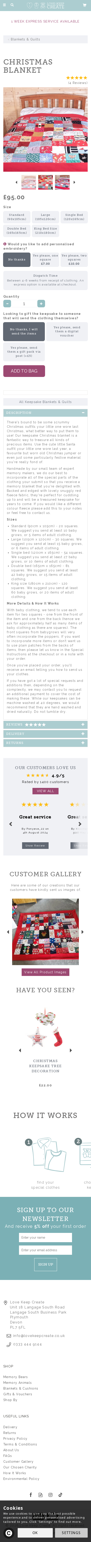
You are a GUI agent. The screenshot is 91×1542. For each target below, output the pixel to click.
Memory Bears (15, 1377)
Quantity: (12, 296)
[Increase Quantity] (41, 303)
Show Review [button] (35, 845)
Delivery (10, 1427)
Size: (8, 207)
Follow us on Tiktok (60, 1495)
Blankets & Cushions (20, 1388)
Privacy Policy (15, 1438)
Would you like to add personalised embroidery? (38, 246)
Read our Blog (40, 1495)
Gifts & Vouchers (17, 1394)
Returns (9, 1433)
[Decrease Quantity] (7, 303)
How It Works (14, 1473)
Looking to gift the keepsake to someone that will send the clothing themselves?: (42, 316)
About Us (11, 1450)
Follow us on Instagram (50, 1495)
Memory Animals (17, 1382)
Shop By (10, 1400)
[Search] (12, 5)
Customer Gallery (18, 1461)
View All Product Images (45, 972)
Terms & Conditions (20, 1444)
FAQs (7, 1456)
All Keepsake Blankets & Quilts (45, 402)
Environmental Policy (21, 1479)
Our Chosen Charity (20, 1467)
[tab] (45, 413)
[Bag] (85, 5)
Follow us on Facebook (30, 1495)
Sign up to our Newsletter (45, 1217)
